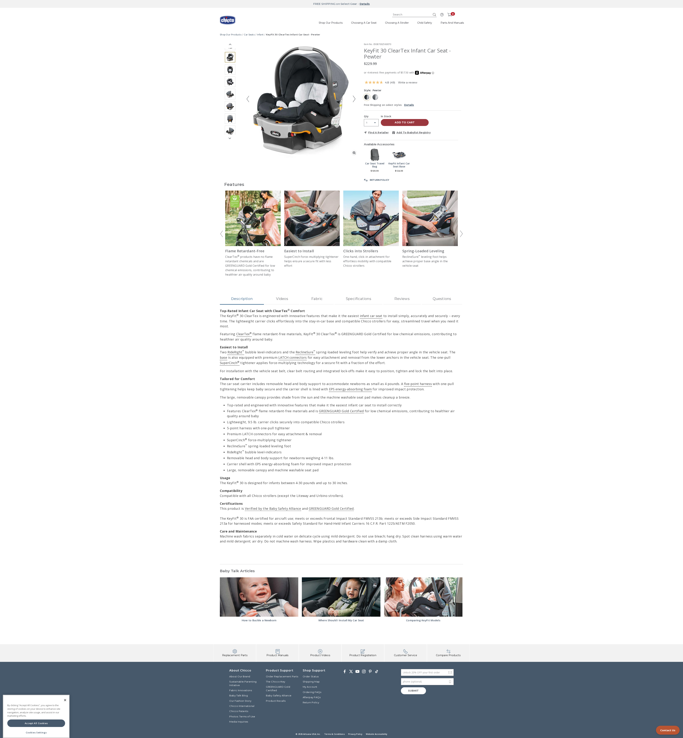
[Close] (65, 700)
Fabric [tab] (316, 299)
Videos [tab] (282, 299)
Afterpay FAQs (312, 697)
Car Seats (249, 34)
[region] (36, 716)
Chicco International (241, 706)
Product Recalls (275, 700)
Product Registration (362, 655)
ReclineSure (305, 352)
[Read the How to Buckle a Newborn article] (259, 597)
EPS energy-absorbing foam (350, 389)
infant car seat (371, 316)
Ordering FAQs (312, 692)
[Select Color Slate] (375, 97)
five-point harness (418, 384)
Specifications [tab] (358, 299)
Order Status (311, 676)
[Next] (461, 233)
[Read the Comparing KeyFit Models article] (423, 597)
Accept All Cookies (36, 723)
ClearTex (244, 333)
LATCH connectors (292, 357)
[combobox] (414, 14)
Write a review (407, 82)
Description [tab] (242, 299)
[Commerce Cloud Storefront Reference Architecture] (227, 21)
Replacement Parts (234, 655)
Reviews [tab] (401, 299)
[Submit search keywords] (434, 14)
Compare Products (448, 655)
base (223, 357)
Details (365, 4)
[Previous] (221, 233)
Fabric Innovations (240, 690)
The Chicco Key (275, 681)
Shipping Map (311, 681)
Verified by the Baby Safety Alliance (273, 508)
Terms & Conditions (334, 734)
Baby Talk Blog (238, 695)
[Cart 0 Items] (449, 14)
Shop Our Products (230, 34)
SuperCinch (229, 362)
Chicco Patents (238, 711)
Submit (413, 690)
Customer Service (405, 655)
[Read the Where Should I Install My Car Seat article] (341, 597)
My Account (310, 686)
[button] (442, 14)
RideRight (235, 352)
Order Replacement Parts (282, 676)
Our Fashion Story (240, 700)
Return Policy (311, 702)
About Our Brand (239, 676)
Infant (260, 34)
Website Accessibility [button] (376, 734)
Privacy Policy (355, 734)
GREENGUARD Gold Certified (341, 411)
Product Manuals (277, 655)
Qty (366, 116)
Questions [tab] (442, 299)
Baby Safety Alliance (278, 695)
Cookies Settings (36, 732)
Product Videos (320, 655)
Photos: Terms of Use (242, 716)
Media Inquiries (238, 721)
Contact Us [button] (667, 730)
